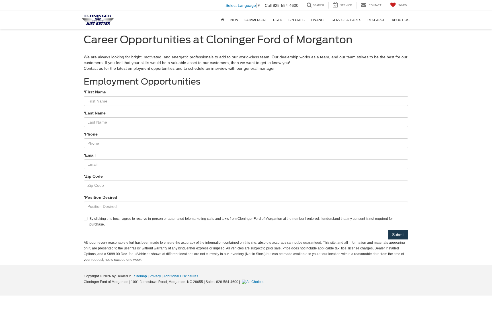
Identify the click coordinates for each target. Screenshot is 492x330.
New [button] (234, 20)
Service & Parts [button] (346, 20)
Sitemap (140, 276)
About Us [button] (400, 20)
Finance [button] (318, 20)
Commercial (256, 20)
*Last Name (95, 113)
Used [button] (277, 20)
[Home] (222, 20)
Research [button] (377, 20)
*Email (90, 155)
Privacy (155, 276)
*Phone (91, 134)
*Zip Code (93, 176)
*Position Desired (100, 197)
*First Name (95, 92)
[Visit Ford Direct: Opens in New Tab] (254, 282)
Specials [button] (296, 20)
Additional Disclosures (180, 276)
